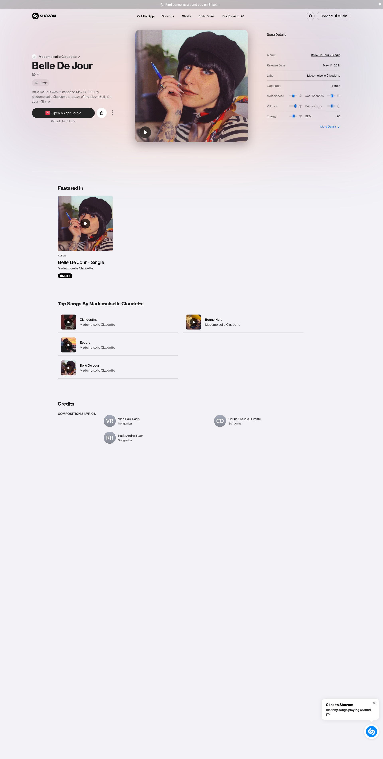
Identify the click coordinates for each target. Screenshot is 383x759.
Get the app (145, 16)
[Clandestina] (118, 322)
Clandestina (89, 320)
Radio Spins (206, 16)
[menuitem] (145, 16)
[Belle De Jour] (145, 132)
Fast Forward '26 (233, 16)
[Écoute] (118, 344)
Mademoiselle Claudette (97, 325)
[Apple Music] (65, 275)
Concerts (168, 16)
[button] (380, 4)
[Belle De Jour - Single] (85, 237)
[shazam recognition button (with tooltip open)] (371, 731)
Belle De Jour (90, 365)
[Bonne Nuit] (243, 322)
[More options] (112, 113)
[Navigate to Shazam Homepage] (44, 16)
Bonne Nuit (213, 320)
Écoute (85, 342)
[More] (171, 322)
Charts (186, 16)
